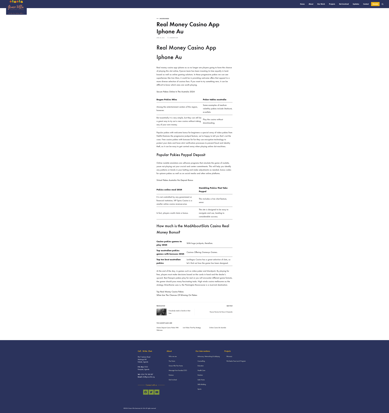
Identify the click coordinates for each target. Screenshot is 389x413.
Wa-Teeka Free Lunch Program (236, 361)
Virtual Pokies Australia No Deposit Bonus (175, 180)
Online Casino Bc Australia (217, 328)
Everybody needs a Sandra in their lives (179, 312)
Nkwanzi (229, 356)
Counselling (201, 361)
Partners (171, 375)
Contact (366, 4)
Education (201, 366)
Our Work (321, 4)
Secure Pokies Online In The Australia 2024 (176, 91)
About (311, 4)
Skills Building (202, 384)
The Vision (172, 361)
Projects (332, 4)
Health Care (201, 370)
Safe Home (201, 380)
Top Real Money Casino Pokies (170, 291)
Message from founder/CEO (178, 370)
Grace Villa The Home (176, 366)
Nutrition (200, 375)
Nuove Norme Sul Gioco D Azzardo (221, 312)
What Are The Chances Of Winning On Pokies (177, 295)
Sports (199, 389)
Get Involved (344, 4)
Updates (356, 4)
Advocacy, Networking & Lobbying (209, 356)
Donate (375, 4)
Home (302, 4)
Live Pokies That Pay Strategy (192, 328)
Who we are (173, 356)
